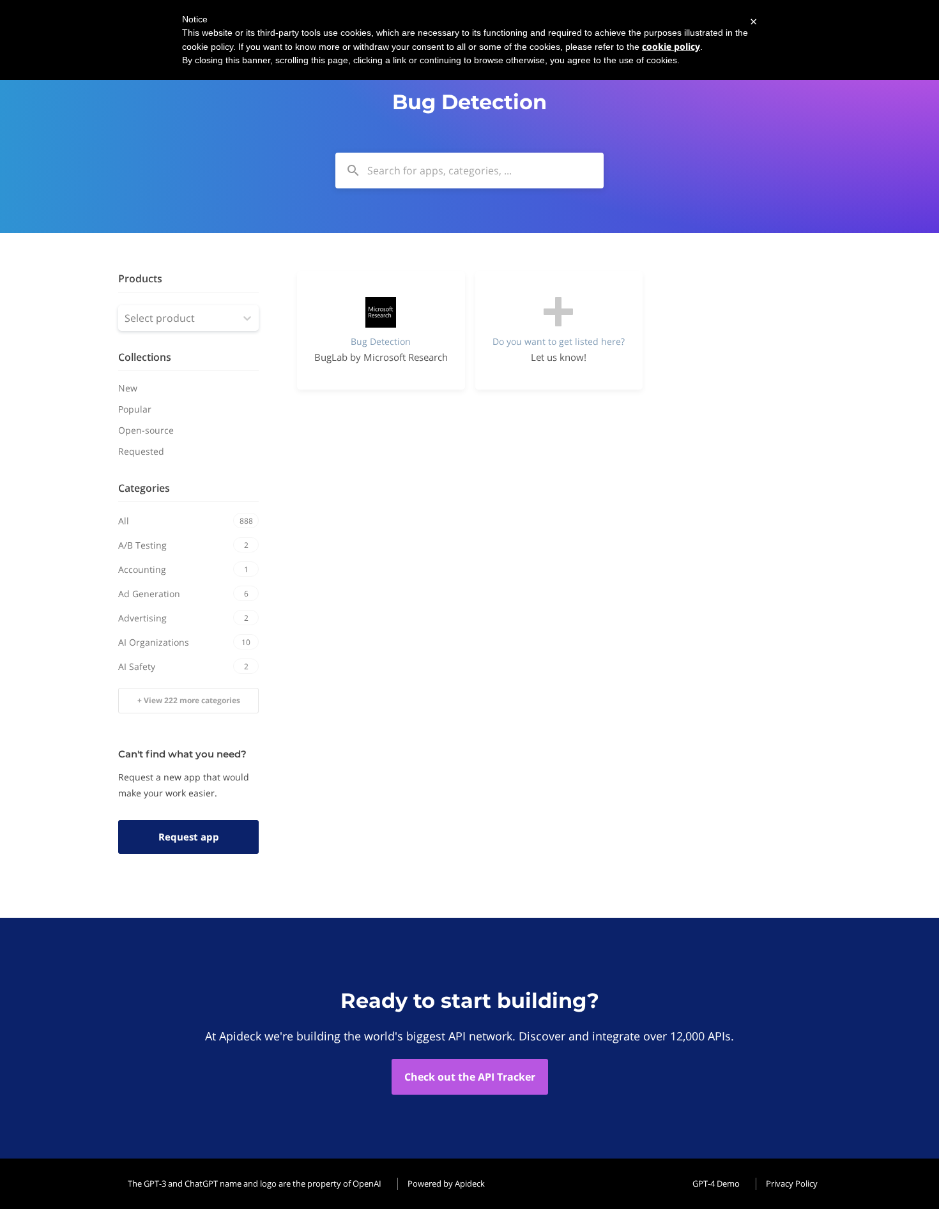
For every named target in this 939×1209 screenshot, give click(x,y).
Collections (144, 357)
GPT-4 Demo (716, 1183)
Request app (188, 836)
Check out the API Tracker (469, 1077)
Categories (144, 488)
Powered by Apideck (446, 1183)
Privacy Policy (792, 1183)
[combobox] (469, 170)
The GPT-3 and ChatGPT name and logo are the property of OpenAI (254, 1183)
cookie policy (671, 46)
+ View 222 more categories (188, 700)
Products (140, 278)
